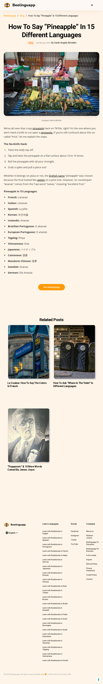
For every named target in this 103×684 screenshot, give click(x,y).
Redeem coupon (89, 537)
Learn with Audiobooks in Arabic (55, 604)
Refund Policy (91, 564)
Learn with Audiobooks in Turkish (52, 591)
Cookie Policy (91, 575)
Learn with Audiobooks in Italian (54, 555)
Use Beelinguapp (51, 287)
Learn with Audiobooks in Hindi (54, 586)
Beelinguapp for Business (92, 550)
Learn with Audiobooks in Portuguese (52, 545)
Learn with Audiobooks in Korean (52, 598)
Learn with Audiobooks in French (55, 551)
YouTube (74, 544)
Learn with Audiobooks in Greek (54, 630)
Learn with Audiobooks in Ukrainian (52, 642)
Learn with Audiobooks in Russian (52, 574)
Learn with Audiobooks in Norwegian (52, 624)
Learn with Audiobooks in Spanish (52, 539)
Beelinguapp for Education (92, 543)
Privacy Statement (90, 569)
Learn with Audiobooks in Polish (54, 614)
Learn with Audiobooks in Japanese (52, 567)
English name (57, 175)
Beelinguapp (10, 15)
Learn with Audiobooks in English (52, 532)
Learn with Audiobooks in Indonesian (52, 635)
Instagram (75, 536)
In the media (91, 555)
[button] (92, 5)
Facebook (75, 531)
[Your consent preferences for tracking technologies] (98, 679)
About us (89, 531)
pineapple (38, 128)
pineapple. (47, 132)
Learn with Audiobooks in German (52, 561)
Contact (89, 579)
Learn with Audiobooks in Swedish (52, 609)
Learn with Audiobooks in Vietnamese (52, 655)
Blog (22, 15)
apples (41, 180)
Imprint (89, 560)
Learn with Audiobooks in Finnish (55, 660)
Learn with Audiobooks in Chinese (52, 580)
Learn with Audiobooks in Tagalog (52, 648)
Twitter (74, 540)
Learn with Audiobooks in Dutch (54, 619)
